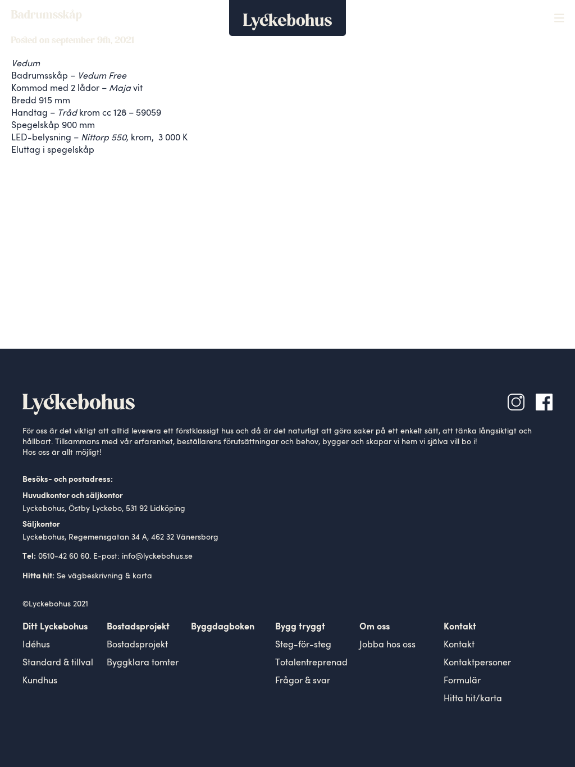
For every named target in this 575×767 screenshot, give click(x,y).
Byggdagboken (222, 627)
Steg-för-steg (303, 645)
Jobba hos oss (387, 645)
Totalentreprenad (311, 663)
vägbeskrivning (95, 576)
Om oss (374, 627)
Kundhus (39, 681)
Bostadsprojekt (137, 645)
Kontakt (459, 645)
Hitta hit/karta (473, 699)
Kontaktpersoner (477, 663)
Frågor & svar (302, 681)
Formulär (462, 681)
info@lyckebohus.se (157, 556)
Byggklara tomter (143, 663)
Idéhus (36, 645)
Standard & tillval (57, 663)
